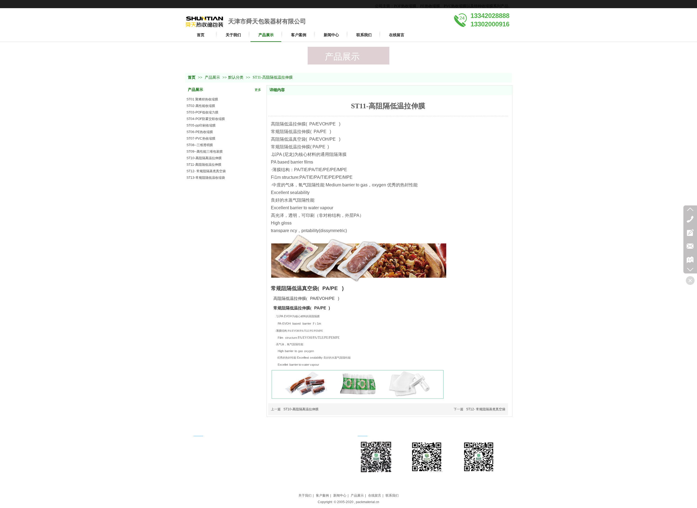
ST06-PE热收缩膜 (200, 132)
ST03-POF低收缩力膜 (202, 112)
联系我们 (392, 495)
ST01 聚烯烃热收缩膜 (202, 99)
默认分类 (235, 77)
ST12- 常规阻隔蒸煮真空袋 (206, 171)
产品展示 (213, 77)
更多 (258, 89)
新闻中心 (339, 495)
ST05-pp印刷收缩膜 (201, 125)
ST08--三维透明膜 (200, 145)
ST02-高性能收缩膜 (201, 106)
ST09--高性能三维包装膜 (205, 151)
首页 (191, 77)
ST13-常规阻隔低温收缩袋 (206, 178)
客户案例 (322, 495)
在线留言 (374, 495)
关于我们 (304, 495)
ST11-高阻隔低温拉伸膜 (204, 165)
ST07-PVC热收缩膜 (201, 138)
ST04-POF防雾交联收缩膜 (206, 119)
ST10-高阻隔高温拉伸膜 (204, 158)
